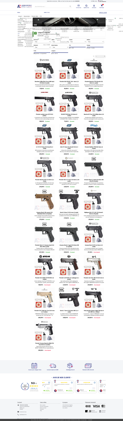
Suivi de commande (44, 406)
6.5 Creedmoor (29, 42)
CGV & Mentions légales (68, 405)
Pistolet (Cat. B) (65, 37)
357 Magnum (29, 43)
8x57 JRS (47, 36)
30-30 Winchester (46, 28)
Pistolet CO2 (110, 30)
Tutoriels (42, 409)
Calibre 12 (64, 30)
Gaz (101, 30)
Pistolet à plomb (110, 25)
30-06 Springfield (29, 34)
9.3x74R (47, 37)
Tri (93, 56)
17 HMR (29, 30)
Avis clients (65, 407)
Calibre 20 (64, 31)
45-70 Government (28, 40)
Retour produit (43, 407)
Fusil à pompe (46, 45)
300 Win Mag (29, 39)
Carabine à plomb (88, 24)
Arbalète (76, 25)
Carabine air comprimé (88, 25)
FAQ (41, 410)
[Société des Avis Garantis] (102, 1)
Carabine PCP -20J (88, 30)
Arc (76, 27)
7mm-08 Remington (29, 46)
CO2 (101, 28)
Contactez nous (23, 411)
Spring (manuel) (101, 27)
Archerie (76, 24)
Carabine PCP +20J (88, 31)
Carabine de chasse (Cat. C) (47, 26)
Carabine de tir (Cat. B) (29, 21)
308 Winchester (29, 37)
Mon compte (42, 405)
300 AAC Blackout (28, 36)
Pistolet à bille (101, 25)
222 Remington (29, 33)
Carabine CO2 (88, 27)
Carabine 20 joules (88, 28)
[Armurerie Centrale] (24, 6)
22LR (29, 31)
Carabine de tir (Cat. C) (29, 28)
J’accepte (90, 420)
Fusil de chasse (65, 28)
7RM (47, 33)
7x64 (47, 34)
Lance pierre (76, 29)
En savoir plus (83, 420)
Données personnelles (67, 406)
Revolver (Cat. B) (64, 42)
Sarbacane (76, 31)
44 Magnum (29, 45)
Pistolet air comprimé (110, 27)
